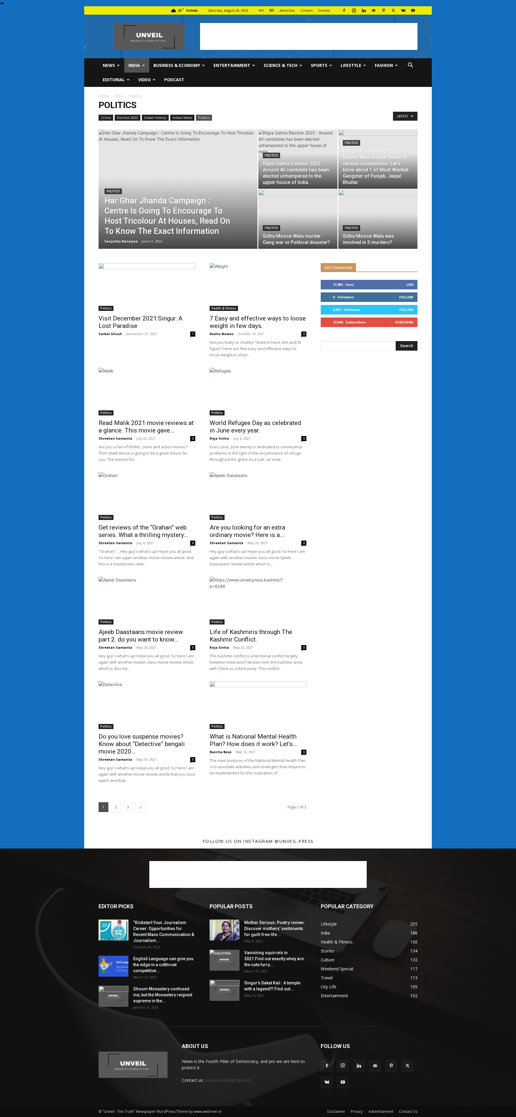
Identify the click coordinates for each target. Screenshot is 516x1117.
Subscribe (404, 322)
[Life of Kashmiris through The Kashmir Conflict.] (258, 601)
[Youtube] (412, 10)
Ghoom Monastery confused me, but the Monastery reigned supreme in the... (162, 994)
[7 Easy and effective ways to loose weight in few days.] (258, 287)
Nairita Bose (220, 752)
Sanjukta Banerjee (121, 241)
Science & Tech (280, 65)
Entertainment (232, 65)
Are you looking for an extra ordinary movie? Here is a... (247, 531)
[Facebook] (344, 10)
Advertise (287, 10)
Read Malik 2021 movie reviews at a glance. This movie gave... (146, 426)
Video (144, 79)
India (134, 65)
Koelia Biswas (222, 334)
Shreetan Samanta (115, 438)
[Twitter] (393, 10)
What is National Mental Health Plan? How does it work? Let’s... (253, 740)
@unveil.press (294, 841)
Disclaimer (336, 1111)
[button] (410, 66)
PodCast (174, 79)
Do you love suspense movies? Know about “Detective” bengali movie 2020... (142, 744)
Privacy (357, 1111)
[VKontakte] (403, 10)
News (109, 65)
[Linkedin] (363, 10)
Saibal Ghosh (110, 334)
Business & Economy (176, 65)
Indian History (155, 117)
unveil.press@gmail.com (228, 1080)
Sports (319, 65)
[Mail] (373, 10)
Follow (406, 297)
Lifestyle (351, 65)
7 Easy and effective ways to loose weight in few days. (258, 322)
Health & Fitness (223, 308)
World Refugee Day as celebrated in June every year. (255, 426)
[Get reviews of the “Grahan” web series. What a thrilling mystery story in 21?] (147, 496)
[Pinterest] (383, 10)
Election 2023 (127, 117)
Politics (204, 117)
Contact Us (408, 1111)
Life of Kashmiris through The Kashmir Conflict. (251, 635)
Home (104, 96)
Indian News (182, 117)
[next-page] (140, 807)
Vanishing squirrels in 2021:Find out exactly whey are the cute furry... (274, 958)
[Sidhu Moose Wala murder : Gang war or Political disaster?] (297, 219)
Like (409, 284)
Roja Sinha (219, 438)
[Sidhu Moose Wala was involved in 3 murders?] (377, 219)
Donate (324, 10)
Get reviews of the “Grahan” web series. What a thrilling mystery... (143, 531)
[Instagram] (353, 10)
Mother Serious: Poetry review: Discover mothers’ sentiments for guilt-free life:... (274, 928)
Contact (306, 10)
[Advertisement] (308, 36)
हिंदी (271, 10)
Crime (106, 117)
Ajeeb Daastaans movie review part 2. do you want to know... (141, 635)
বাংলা (261, 10)
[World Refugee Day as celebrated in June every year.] (258, 391)
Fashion (384, 65)
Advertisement (380, 1111)
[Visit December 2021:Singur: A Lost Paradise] (147, 287)
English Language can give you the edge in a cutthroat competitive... (163, 964)
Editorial (114, 79)
